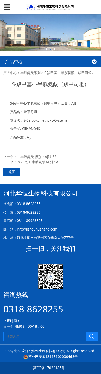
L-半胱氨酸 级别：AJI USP (37, 156)
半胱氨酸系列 (30, 72)
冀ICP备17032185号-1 (50, 367)
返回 (12, 171)
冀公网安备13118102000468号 (53, 356)
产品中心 (10, 72)
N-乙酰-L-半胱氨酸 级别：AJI (39, 162)
